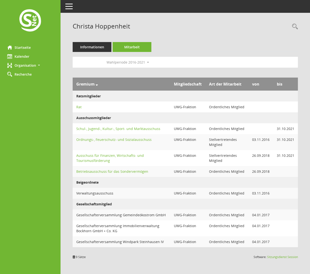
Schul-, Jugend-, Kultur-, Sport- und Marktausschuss (118, 128)
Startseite (23, 47)
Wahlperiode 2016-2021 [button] (126, 62)
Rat (79, 107)
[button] (30, 65)
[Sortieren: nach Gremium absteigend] (97, 84)
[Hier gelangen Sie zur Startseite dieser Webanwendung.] (30, 20)
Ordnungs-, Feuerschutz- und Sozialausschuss (114, 139)
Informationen (92, 47)
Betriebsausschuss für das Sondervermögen (112, 171)
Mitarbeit (132, 47)
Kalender (22, 56)
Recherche (23, 74)
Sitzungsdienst (282, 257)
